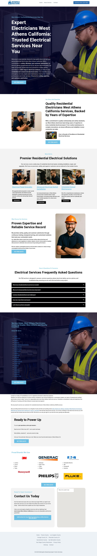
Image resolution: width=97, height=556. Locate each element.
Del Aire (16, 357)
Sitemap (46, 545)
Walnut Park (17, 376)
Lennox (16, 353)
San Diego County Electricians (44, 542)
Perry (15, 367)
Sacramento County (42, 540)
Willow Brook (18, 361)
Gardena (16, 342)
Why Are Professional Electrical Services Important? (27, 290)
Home (40, 2)
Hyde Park (17, 363)
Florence (16, 370)
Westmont (17, 338)
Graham (16, 365)
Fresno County (45, 535)
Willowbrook (18, 346)
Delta (15, 336)
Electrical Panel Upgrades (22, 187)
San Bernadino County (54, 540)
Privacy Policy (57, 542)
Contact (56, 2)
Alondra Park (18, 349)
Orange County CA (42, 537)
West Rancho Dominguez (21, 344)
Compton (17, 372)
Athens (16, 340)
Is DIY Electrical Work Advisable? (21, 305)
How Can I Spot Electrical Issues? (21, 300)
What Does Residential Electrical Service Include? (26, 284)
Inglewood (17, 359)
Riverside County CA (54, 537)
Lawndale (17, 355)
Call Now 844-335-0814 (81, 2)
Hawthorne (17, 351)
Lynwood (16, 374)
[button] (48, 285)
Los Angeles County (55, 535)
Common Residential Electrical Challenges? (24, 295)
